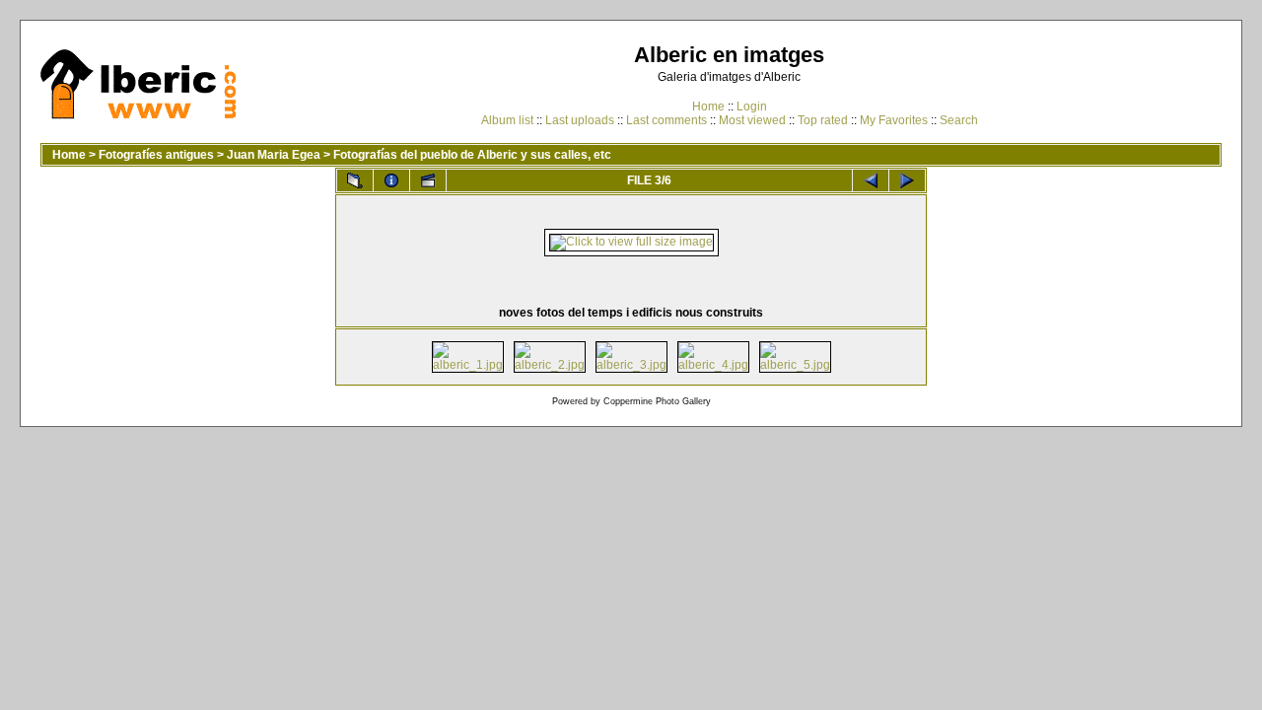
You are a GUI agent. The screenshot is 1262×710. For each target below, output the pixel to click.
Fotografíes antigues (156, 155)
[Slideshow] (428, 180)
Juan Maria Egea (273, 155)
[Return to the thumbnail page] (355, 180)
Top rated (823, 120)
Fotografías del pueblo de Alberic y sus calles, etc (472, 155)
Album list (507, 120)
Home (708, 106)
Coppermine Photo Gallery (657, 401)
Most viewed (752, 120)
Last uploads (579, 120)
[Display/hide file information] (391, 180)
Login (751, 106)
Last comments (666, 120)
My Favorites (894, 120)
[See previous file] (870, 180)
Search (959, 120)
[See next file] (907, 180)
